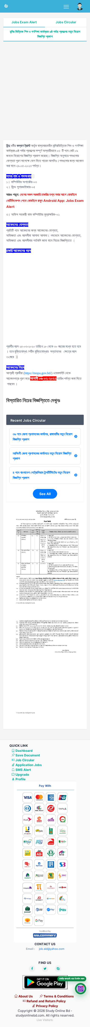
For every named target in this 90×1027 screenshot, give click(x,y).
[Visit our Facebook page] (32, 969)
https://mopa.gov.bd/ (37, 373)
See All (45, 494)
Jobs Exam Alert (24, 22)
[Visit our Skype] (58, 969)
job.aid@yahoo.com (51, 948)
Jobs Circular (66, 22)
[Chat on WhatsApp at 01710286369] (80, 989)
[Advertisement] (45, 91)
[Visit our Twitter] (45, 969)
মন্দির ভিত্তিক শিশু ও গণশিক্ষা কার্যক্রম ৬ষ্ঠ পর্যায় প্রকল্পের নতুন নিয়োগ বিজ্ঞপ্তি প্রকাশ (45, 34)
